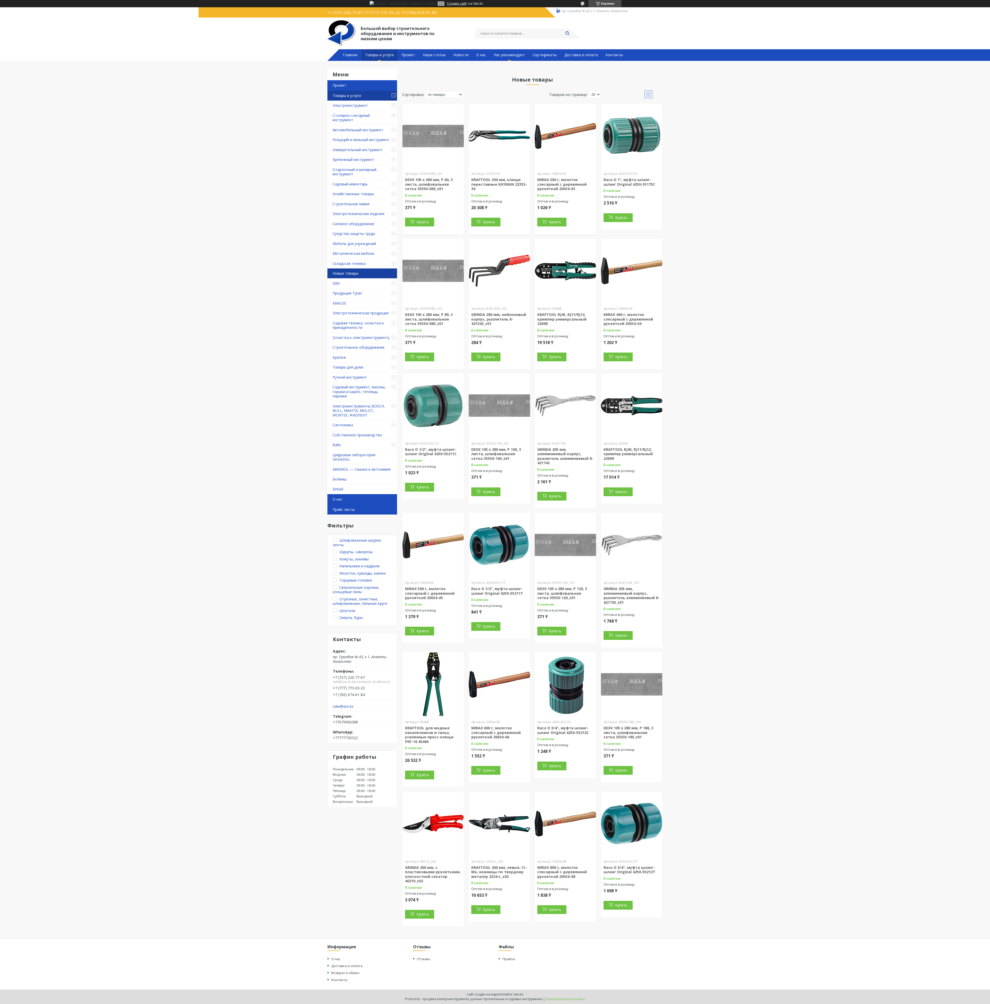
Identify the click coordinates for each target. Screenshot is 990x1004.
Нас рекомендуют (509, 55)
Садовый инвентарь (350, 184)
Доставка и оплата (581, 55)
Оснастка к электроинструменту (361, 337)
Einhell (338, 489)
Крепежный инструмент (353, 159)
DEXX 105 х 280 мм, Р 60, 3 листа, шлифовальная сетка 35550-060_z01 (429, 184)
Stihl (336, 283)
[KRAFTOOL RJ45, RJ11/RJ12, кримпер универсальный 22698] (565, 271)
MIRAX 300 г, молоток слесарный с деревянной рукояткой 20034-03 (562, 184)
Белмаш (339, 479)
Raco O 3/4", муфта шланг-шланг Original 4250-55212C (563, 730)
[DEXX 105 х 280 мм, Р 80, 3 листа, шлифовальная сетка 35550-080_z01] (433, 271)
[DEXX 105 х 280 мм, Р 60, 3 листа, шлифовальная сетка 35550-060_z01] (433, 136)
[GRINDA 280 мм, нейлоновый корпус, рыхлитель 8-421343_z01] (499, 271)
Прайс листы (344, 509)
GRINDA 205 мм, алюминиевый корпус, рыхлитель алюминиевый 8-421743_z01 (631, 595)
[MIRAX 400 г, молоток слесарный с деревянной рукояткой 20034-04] (631, 271)
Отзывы (423, 959)
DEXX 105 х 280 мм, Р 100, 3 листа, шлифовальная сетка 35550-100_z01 (496, 454)
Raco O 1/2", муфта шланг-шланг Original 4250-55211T (497, 591)
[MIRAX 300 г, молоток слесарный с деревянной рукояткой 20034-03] (565, 136)
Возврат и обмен (345, 972)
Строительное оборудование (359, 347)
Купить (423, 221)
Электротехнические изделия (358, 213)
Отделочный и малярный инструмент (354, 172)
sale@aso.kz (343, 706)
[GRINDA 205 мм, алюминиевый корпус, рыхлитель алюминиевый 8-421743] (565, 405)
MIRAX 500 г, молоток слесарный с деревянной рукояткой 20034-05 (430, 593)
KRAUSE (339, 303)
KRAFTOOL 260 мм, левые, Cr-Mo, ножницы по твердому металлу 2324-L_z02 (499, 872)
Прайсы (508, 959)
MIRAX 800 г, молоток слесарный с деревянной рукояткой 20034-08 (562, 872)
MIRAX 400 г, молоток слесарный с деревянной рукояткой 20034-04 (628, 319)
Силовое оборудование (353, 223)
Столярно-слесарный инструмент (351, 118)
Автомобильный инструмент (358, 129)
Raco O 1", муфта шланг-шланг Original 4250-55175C (629, 182)
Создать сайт (457, 3)
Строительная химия (351, 203)
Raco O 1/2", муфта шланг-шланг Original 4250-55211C (431, 451)
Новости (460, 55)
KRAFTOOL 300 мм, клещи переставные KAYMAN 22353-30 (499, 184)
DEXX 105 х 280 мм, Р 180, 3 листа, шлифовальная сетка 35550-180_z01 (628, 732)
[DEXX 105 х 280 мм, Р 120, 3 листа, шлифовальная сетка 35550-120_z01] (565, 545)
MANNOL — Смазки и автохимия (362, 469)
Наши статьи (434, 55)
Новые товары (345, 273)
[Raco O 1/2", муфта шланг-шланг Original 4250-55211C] (433, 405)
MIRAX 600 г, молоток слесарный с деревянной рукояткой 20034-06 (496, 732)
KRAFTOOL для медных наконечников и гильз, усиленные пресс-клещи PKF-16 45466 (429, 734)
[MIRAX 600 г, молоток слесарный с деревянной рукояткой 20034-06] (499, 684)
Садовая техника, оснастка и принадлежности (358, 325)
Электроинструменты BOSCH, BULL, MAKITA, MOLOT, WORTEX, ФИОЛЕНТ (359, 411)
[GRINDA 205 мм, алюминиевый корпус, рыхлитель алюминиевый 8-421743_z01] (631, 545)
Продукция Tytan (347, 293)
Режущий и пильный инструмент (361, 139)
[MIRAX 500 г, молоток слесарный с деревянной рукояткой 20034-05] (433, 545)
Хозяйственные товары (353, 193)
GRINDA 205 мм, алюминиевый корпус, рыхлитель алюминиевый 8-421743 (565, 456)
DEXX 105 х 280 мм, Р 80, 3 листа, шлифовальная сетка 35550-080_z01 (429, 319)
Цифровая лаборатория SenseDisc (354, 457)
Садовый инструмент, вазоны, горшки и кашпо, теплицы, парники (359, 391)
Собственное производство (357, 434)
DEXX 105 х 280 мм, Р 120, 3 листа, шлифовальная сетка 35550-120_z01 (562, 593)
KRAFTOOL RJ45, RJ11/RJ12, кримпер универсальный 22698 (562, 319)
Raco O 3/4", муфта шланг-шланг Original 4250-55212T (629, 870)
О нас (481, 55)
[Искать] (567, 33)
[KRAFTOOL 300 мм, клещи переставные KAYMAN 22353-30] (499, 136)
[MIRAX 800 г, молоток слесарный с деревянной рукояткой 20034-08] (565, 823)
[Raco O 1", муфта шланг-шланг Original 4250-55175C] (631, 136)
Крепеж (339, 357)
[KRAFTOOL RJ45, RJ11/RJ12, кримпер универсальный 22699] (631, 405)
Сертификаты (545, 55)
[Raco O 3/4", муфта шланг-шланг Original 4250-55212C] (565, 684)
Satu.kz (518, 994)
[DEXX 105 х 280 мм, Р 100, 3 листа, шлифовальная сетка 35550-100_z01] (499, 405)
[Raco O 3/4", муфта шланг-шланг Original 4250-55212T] (631, 823)
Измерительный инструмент (358, 149)
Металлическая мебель (353, 253)
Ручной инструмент (350, 377)
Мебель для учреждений (354, 243)
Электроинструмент (350, 105)
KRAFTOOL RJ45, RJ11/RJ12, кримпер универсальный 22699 (628, 454)
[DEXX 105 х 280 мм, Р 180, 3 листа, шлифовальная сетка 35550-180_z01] (631, 684)
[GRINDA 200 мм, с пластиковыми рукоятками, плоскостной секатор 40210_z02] (433, 823)
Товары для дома (348, 367)
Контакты (614, 55)
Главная (350, 55)
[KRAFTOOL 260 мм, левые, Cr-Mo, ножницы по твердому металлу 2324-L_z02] (499, 823)
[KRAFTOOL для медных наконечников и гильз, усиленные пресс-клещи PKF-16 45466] (433, 684)
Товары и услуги (379, 55)
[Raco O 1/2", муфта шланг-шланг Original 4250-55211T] (499, 545)
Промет (408, 55)
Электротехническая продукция (361, 313)
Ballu (337, 444)
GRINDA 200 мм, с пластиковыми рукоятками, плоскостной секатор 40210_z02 (433, 874)
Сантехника (343, 424)
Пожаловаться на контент (565, 999)
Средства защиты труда (354, 233)
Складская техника (349, 263)
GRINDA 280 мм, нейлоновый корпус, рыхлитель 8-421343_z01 (498, 319)
